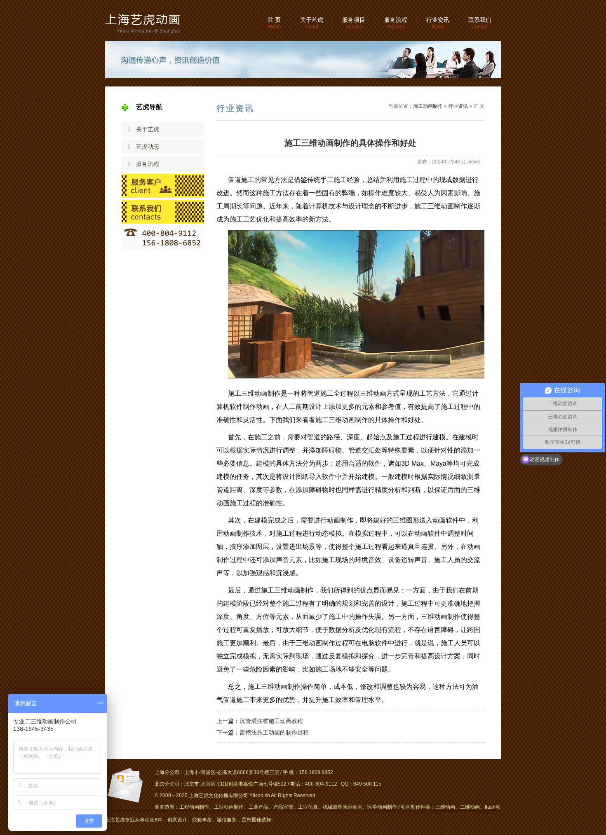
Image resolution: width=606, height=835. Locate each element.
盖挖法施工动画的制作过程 (274, 732)
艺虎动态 (147, 146)
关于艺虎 (311, 23)
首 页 (274, 23)
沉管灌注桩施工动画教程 (271, 721)
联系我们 (479, 23)
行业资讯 (437, 23)
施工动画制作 (428, 106)
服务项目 (353, 23)
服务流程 (395, 23)
